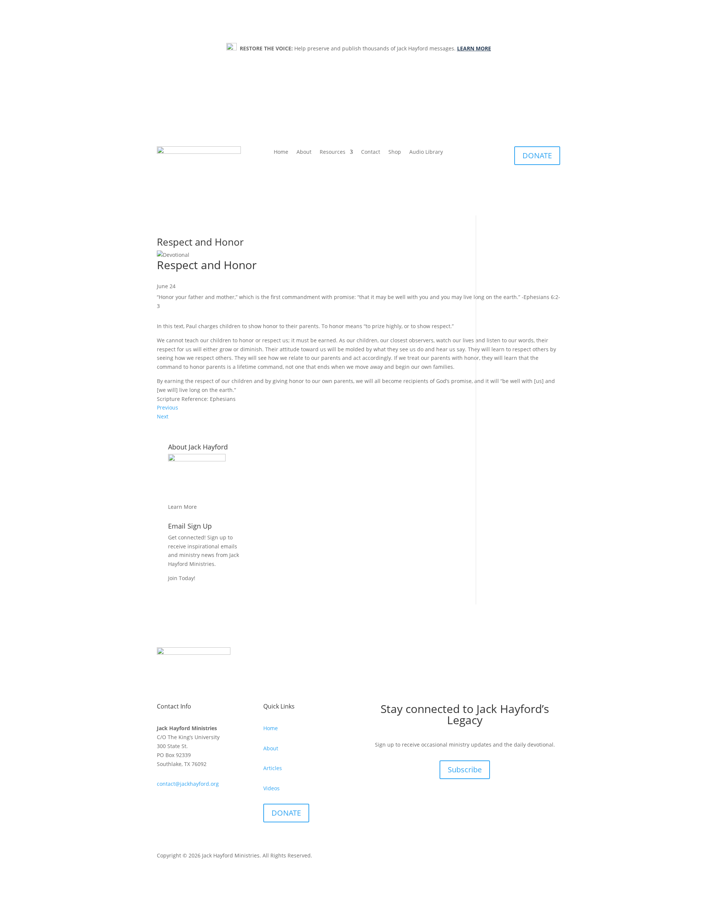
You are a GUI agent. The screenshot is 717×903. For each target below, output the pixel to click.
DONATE (537, 155)
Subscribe (465, 770)
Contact (370, 152)
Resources (332, 152)
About (304, 152)
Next (162, 416)
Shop (394, 152)
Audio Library (426, 152)
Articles (272, 768)
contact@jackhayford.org (188, 783)
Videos (271, 788)
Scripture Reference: (183, 398)
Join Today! (181, 578)
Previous (167, 407)
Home (281, 152)
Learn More (182, 506)
